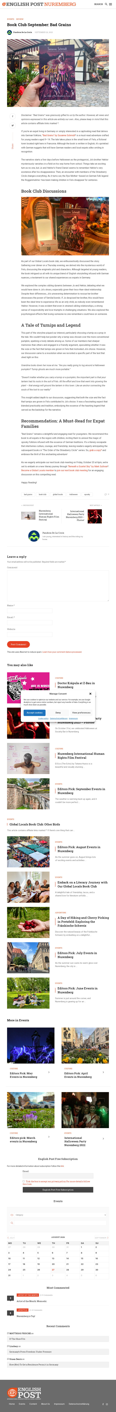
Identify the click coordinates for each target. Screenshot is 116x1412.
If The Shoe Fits (17, 1339)
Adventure (60, 912)
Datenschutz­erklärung (58, 718)
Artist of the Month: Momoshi (32, 1301)
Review (19, 19)
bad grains (28, 494)
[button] (90, 694)
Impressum (73, 718)
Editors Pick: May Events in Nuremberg (23, 1075)
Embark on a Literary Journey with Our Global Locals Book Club (83, 884)
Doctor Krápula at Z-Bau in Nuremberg (76, 685)
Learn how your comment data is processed (61, 652)
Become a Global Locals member (37, 470)
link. (62, 1166)
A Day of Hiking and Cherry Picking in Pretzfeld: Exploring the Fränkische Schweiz (83, 921)
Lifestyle (22, 1310)
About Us (45, 1404)
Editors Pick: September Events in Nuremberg (81, 791)
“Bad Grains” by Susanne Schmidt (58, 135)
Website (11, 629)
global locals (58, 494)
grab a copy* (95, 450)
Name (11, 605)
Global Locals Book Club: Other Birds (34, 824)
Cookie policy (43, 718)
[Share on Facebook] (13, 116)
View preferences (81, 712)
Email (11, 617)
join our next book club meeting (72, 470)
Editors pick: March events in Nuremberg (23, 1139)
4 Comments (37, 1310)
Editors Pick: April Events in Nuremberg (78, 1075)
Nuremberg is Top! (26, 1316)
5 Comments (47, 1295)
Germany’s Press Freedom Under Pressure (30, 1351)
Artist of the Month (28, 1295)
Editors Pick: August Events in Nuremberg (79, 849)
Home (12, 1404)
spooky (87, 494)
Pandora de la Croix (22, 32)
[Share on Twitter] (13, 125)
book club (42, 494)
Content (33, 1404)
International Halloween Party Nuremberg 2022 (75, 1141)
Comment (12, 567)
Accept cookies (34, 712)
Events (10, 19)
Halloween (73, 494)
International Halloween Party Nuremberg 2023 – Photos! (75, 515)
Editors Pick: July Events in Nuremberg (77, 955)
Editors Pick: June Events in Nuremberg (78, 990)
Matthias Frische (20, 1333)
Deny (58, 712)
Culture (59, 678)
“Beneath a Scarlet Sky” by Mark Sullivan (88, 466)
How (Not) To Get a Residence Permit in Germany (33, 1364)
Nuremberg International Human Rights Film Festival (49, 515)
